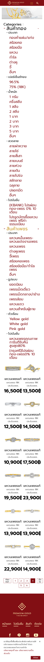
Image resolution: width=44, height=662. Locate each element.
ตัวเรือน (13, 314)
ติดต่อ (38, 624)
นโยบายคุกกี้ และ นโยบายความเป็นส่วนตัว (19, 652)
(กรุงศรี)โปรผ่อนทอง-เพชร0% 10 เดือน (22, 354)
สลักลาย (15, 180)
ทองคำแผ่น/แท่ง (21, 37)
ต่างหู (13, 62)
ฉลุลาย (14, 185)
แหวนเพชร (17, 246)
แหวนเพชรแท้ (12, 379)
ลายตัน (14, 170)
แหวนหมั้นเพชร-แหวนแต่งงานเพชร (23, 239)
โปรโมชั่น (13, 200)
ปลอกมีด (16, 190)
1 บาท (13, 116)
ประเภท (12, 32)
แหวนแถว (16, 304)
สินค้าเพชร (17, 229)
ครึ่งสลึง (15, 102)
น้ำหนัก (12, 91)
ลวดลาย (13, 141)
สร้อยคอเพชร (19, 261)
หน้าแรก (6, 624)
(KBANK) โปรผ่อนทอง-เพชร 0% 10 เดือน (22, 208)
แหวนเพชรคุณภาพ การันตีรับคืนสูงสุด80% (23, 342)
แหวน (13, 52)
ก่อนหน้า (7, 580)
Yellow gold (19, 319)
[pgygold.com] (16, 3)
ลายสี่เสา (15, 156)
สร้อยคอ (15, 42)
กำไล (12, 57)
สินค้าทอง (16, 28)
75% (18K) (17, 87)
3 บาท (14, 126)
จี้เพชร (14, 256)
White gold (18, 324)
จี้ (10, 67)
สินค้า (29, 624)
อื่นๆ (12, 72)
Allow (35, 657)
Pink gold (17, 329)
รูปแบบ (12, 279)
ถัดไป (39, 580)
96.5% (14, 82)
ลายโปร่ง (16, 175)
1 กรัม (13, 97)
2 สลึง (14, 111)
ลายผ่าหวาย (18, 146)
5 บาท (14, 131)
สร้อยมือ (15, 47)
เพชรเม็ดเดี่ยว (19, 289)
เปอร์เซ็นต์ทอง (17, 77)
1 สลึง (13, 106)
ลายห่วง (15, 165)
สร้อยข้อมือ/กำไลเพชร (22, 267)
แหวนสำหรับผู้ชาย (22, 309)
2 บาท (14, 121)
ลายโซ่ (14, 151)
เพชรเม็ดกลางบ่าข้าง (24, 294)
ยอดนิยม (16, 284)
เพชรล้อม (16, 299)
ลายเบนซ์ (16, 161)
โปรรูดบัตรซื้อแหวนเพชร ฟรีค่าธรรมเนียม (23, 220)
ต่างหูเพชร (17, 251)
